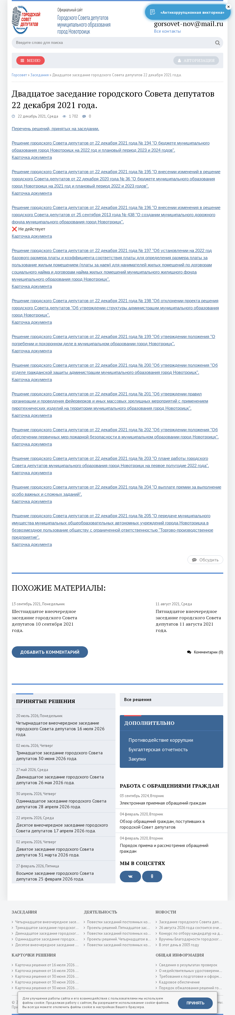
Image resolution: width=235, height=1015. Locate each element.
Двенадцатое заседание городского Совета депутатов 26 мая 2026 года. (60, 779)
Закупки (137, 759)
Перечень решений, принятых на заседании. (55, 128)
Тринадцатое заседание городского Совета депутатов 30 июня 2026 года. (59, 755)
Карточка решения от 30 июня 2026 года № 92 (54, 976)
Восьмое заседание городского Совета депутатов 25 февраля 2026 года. (55, 876)
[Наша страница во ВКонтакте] (130, 876)
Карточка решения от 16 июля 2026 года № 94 (54, 970)
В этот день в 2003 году (179, 944)
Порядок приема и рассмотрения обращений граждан (164, 848)
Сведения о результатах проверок (188, 965)
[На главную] (62, 19)
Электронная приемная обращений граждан (163, 803)
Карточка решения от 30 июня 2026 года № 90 (54, 982)
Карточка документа (32, 157)
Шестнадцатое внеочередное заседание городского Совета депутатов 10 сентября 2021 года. (44, 620)
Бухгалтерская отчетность (158, 749)
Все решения (137, 699)
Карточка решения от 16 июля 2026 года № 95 (54, 965)
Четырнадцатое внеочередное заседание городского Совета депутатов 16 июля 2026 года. (60, 728)
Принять (195, 1003)
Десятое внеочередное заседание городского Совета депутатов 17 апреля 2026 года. (62, 828)
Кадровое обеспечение (179, 982)
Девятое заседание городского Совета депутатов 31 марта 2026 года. (55, 852)
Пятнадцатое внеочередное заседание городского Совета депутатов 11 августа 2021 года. (188, 620)
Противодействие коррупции (160, 740)
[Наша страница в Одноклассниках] (152, 876)
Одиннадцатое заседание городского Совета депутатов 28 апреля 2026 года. (61, 803)
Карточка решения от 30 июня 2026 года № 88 (54, 987)
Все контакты (167, 31)
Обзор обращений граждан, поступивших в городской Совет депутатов (162, 824)
